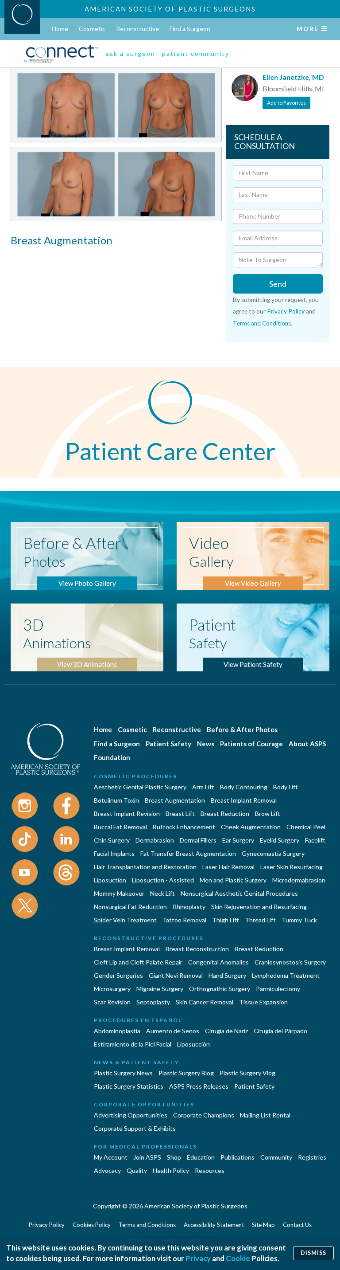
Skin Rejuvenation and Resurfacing (259, 906)
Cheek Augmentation (251, 827)
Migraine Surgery (159, 988)
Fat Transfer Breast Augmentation (188, 853)
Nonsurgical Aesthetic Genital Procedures (239, 893)
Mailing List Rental (265, 1115)
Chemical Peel (305, 827)
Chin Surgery (112, 840)
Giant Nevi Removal (176, 975)
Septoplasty (153, 1002)
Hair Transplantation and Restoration (145, 866)
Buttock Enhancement (184, 827)
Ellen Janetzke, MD (293, 77)
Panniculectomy (278, 988)
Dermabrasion (154, 840)
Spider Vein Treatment (125, 920)
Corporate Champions (203, 1115)
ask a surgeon (130, 53)
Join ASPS (147, 1157)
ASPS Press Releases (198, 1086)
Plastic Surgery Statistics (128, 1086)
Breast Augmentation (175, 800)
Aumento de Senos (172, 1031)
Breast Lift (180, 813)
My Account (111, 1157)
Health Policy (171, 1170)
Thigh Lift (225, 920)
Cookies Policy (92, 1224)
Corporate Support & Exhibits (135, 1128)
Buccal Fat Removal (120, 827)
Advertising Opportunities (130, 1115)
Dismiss (313, 1253)
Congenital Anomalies (218, 962)
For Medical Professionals (145, 1146)
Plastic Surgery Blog (186, 1073)
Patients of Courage (251, 744)
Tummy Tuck (299, 920)
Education (201, 1157)
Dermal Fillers (198, 840)
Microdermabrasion (298, 880)
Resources (209, 1170)
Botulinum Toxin (116, 800)
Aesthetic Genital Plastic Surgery (140, 787)
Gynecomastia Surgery (273, 853)
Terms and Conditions (262, 323)
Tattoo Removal (184, 920)
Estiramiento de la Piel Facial (132, 1044)
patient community (195, 53)
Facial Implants (114, 853)
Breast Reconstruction (197, 948)
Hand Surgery (227, 975)
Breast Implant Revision (127, 813)
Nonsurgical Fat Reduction (130, 906)
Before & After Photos (242, 729)
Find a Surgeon (190, 28)
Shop (174, 1157)
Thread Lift (260, 920)
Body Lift (285, 787)
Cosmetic (92, 28)
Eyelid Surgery (279, 840)
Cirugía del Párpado (280, 1031)
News (205, 744)
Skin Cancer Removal (204, 1002)
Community (276, 1157)
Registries (312, 1157)
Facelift (315, 840)
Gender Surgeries (118, 975)
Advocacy (107, 1170)
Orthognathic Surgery (219, 988)
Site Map (263, 1224)
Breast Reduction (225, 813)
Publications (237, 1157)
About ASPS (307, 744)
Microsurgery (112, 988)
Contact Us (297, 1224)
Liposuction (110, 880)
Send (277, 284)
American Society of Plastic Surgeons (170, 9)
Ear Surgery (238, 840)
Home (60, 28)
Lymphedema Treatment (286, 975)
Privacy (198, 1258)
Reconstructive (137, 28)
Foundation (112, 757)
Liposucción (193, 1044)
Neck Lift (162, 893)
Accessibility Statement (214, 1224)
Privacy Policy (286, 311)
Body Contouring (243, 787)
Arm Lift (203, 787)
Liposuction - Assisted (163, 880)
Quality (137, 1170)
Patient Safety (168, 744)
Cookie (238, 1258)
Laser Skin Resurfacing (291, 866)
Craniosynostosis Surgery (290, 962)
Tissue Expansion (263, 1002)
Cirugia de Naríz (226, 1031)
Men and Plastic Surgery (233, 880)
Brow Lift (267, 813)
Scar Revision (112, 1002)
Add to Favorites (286, 102)
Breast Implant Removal (244, 800)
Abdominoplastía (117, 1031)
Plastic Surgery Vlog (247, 1073)
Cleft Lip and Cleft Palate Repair (138, 962)
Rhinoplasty (189, 906)
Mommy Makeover (119, 893)
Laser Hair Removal (228, 866)
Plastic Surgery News (123, 1073)
